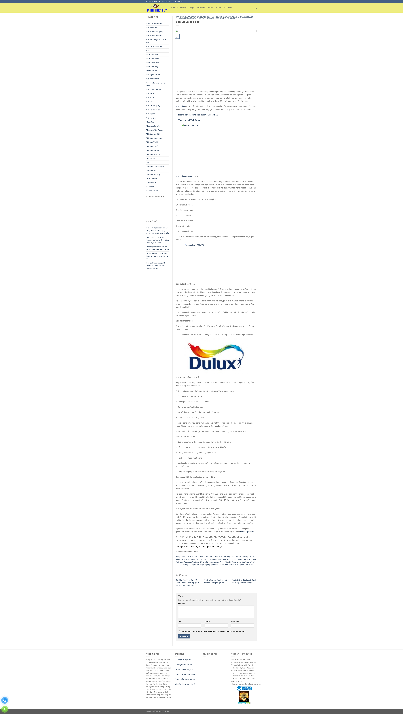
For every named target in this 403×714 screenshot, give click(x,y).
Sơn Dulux (150, 94)
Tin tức (148, 162)
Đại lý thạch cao (152, 191)
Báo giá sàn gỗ (151, 28)
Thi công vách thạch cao (183, 665)
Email (207, 622)
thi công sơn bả (247, 532)
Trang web (235, 622)
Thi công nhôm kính (153, 134)
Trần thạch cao (151, 171)
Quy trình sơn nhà (152, 79)
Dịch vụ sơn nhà (152, 54)
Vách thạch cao (151, 183)
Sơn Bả (210, 8)
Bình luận (181, 603)
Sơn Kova (149, 102)
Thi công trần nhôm (153, 154)
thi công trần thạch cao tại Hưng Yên (237, 557)
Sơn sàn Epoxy (151, 118)
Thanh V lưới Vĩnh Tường (189, 120)
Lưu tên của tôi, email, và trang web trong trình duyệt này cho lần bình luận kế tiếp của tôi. (214, 631)
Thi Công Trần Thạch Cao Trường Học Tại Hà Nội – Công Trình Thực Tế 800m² (157, 240)
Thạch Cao (201, 8)
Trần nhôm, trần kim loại (155, 167)
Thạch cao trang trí (153, 126)
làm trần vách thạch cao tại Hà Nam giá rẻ (237, 565)
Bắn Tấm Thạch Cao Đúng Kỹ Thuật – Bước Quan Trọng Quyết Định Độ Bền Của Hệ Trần (157, 230)
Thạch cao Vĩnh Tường (154, 130)
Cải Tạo (191, 8)
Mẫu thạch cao (151, 71)
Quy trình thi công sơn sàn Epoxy (155, 84)
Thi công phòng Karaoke (155, 138)
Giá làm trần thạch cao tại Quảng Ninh (214, 562)
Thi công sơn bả (152, 146)
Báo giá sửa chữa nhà (154, 36)
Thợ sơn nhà (150, 158)
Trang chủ (174, 8)
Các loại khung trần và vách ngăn (156, 41)
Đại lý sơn (150, 187)
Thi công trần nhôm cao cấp (185, 679)
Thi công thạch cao (153, 150)
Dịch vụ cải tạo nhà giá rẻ (184, 670)
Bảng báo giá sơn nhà (154, 24)
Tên (180, 622)
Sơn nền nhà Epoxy (153, 106)
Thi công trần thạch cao (183, 660)
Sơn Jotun (150, 98)
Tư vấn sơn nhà (152, 179)
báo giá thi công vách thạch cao (211, 557)
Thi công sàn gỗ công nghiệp (185, 674)
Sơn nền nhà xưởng (153, 110)
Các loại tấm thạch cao (154, 46)
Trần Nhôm (228, 8)
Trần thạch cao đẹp (153, 175)
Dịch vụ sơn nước (152, 59)
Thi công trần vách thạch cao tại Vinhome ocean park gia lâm (157, 248)
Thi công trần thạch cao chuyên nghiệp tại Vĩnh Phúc (201, 565)
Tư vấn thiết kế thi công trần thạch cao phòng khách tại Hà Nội (157, 256)
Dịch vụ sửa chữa (152, 63)
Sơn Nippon (150, 114)
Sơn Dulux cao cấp (184, 176)
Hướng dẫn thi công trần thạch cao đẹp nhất (198, 115)
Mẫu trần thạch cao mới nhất (185, 684)
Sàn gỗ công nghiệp (153, 90)
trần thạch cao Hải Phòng (189, 562)
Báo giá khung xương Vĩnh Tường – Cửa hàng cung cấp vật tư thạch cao (156, 265)
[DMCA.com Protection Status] (244, 703)
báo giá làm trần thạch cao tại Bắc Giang (216, 559)
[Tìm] (256, 8)
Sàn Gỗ (218, 8)
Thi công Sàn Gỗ (152, 142)
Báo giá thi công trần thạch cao (187, 557)
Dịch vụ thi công (152, 67)
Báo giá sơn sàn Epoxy (154, 32)
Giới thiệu (183, 8)
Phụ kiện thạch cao (153, 75)
